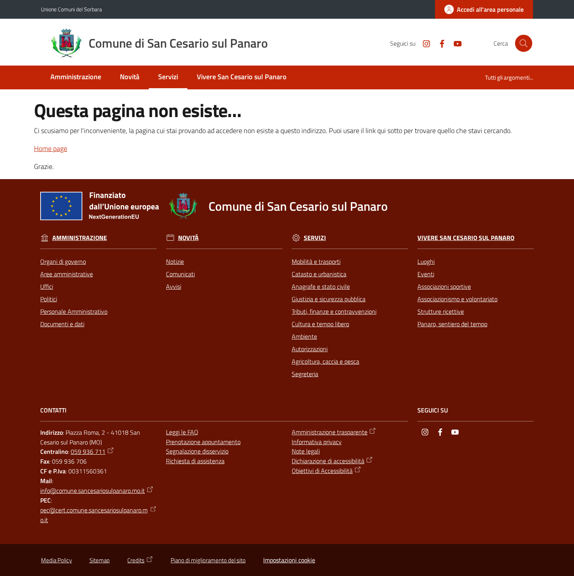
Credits (135, 560)
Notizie (175, 261)
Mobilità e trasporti (316, 261)
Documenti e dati (62, 324)
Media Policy (56, 560)
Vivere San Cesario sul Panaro (465, 237)
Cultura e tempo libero (320, 324)
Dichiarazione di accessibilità (328, 461)
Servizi (315, 237)
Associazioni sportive (444, 286)
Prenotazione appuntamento (203, 441)
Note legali (306, 451)
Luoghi (426, 261)
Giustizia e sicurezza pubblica (328, 299)
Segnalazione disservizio (197, 451)
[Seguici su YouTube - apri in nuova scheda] (454, 43)
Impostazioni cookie (289, 560)
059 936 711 (88, 451)
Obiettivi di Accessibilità (322, 470)
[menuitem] (76, 77)
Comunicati (180, 274)
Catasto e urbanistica (319, 274)
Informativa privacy (317, 441)
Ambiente (304, 336)
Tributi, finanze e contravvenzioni (334, 311)
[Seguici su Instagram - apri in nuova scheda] (423, 43)
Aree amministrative (66, 274)
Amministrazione (79, 237)
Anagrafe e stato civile (321, 286)
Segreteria (305, 374)
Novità (188, 237)
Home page (50, 148)
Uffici (46, 286)
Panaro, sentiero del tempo (452, 324)
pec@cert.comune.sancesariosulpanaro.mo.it (94, 514)
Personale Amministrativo (73, 311)
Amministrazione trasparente (329, 432)
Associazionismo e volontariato (457, 299)
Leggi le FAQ (182, 432)
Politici (48, 299)
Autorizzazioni (310, 349)
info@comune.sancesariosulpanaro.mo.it (92, 490)
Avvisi (173, 286)
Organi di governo (63, 261)
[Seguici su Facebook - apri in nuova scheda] (439, 43)
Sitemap (99, 560)
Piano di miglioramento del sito (208, 560)
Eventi (425, 274)
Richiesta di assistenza (195, 461)
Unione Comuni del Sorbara (71, 9)
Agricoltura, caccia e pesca (325, 361)
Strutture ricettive (440, 311)
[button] (523, 43)
